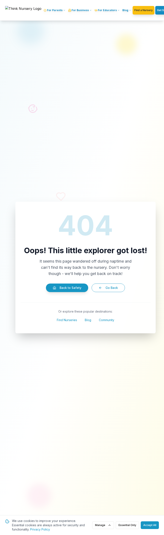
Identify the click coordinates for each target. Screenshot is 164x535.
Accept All (149, 525)
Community (106, 320)
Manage (100, 525)
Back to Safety (70, 288)
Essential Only (127, 525)
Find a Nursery (143, 10)
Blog (88, 320)
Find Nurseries (67, 320)
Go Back (111, 288)
